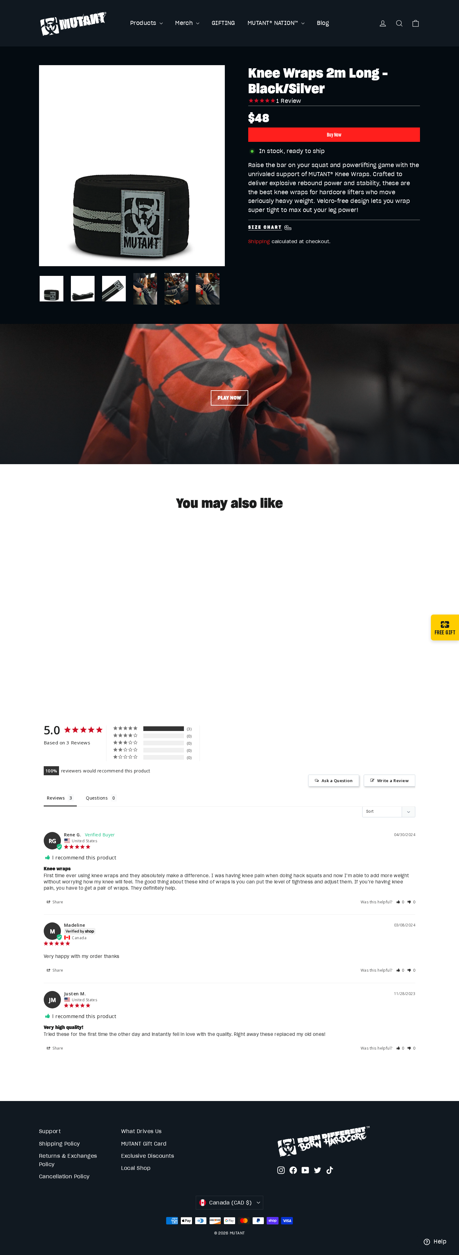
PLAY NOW (229, 398)
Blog (323, 22)
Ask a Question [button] (337, 780)
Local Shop (136, 1168)
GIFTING (223, 22)
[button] (400, 902)
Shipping (259, 241)
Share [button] (57, 902)
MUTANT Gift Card (144, 1143)
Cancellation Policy (64, 1176)
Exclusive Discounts (147, 1155)
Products (144, 22)
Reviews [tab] (56, 798)
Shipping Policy (59, 1143)
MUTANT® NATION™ (274, 22)
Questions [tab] (97, 798)
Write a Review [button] (393, 780)
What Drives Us (141, 1131)
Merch (185, 22)
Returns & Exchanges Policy (68, 1160)
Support (50, 1131)
